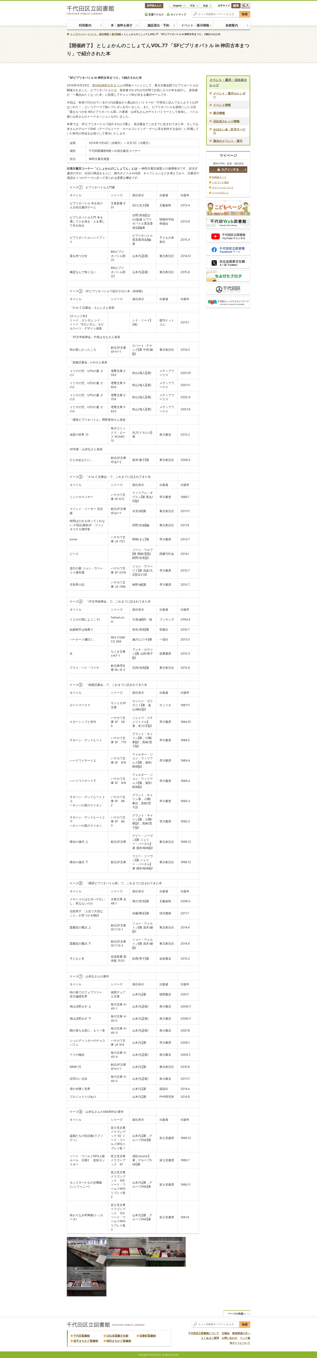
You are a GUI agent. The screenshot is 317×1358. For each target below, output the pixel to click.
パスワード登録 (220, 182)
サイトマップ (178, 14)
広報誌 (225, 1333)
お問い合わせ (229, 1337)
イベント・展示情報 (195, 25)
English (177, 5)
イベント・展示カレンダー (229, 95)
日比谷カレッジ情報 (226, 121)
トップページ (77, 34)
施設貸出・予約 (158, 25)
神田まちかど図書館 (118, 1341)
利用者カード (219, 177)
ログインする (230, 169)
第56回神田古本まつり (107, 85)
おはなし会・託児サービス (229, 131)
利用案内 (85, 25)
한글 (205, 5)
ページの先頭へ (237, 1313)
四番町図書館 (147, 1335)
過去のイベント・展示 (228, 141)
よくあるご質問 (210, 1337)
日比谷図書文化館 (117, 1335)
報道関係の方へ (241, 1333)
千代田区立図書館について (203, 1333)
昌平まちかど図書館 (85, 1341)
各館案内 (231, 25)
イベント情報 (222, 105)
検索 (245, 14)
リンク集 (245, 1337)
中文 (192, 5)
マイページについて (223, 187)
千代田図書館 (81, 1335)
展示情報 (116, 34)
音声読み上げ (154, 5)
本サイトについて (240, 1342)
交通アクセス (156, 14)
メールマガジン (220, 192)
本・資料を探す (122, 25)
